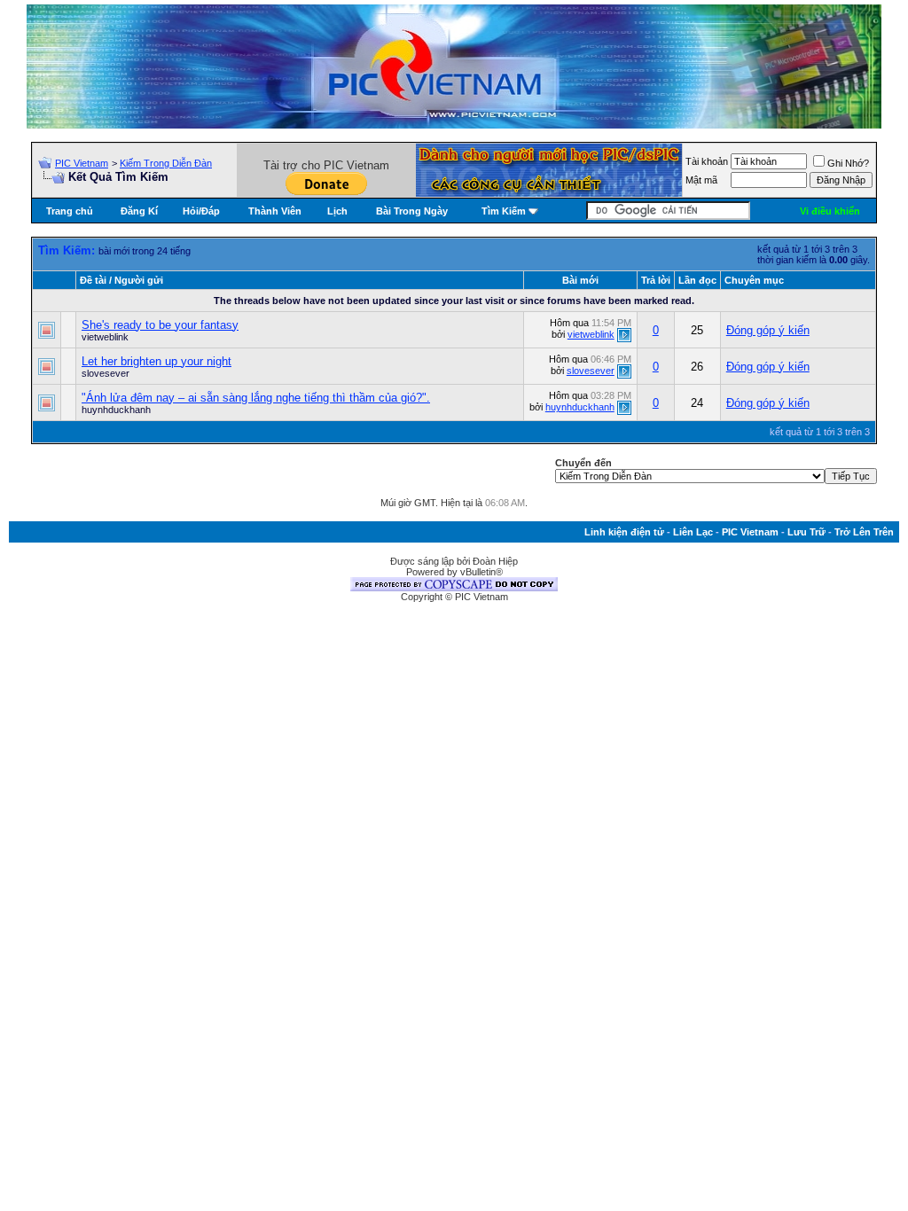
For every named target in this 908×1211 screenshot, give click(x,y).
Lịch (337, 211)
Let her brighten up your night (156, 361)
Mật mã (701, 180)
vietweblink (105, 337)
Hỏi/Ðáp (201, 211)
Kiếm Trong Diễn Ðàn (166, 163)
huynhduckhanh (116, 409)
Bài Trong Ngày (412, 211)
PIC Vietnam (81, 163)
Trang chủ (69, 211)
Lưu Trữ (806, 532)
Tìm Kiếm (503, 211)
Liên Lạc (693, 532)
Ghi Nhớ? (848, 163)
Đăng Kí (139, 211)
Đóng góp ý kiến (768, 330)
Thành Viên (274, 211)
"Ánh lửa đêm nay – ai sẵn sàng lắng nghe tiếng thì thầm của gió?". (256, 397)
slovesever (105, 373)
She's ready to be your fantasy (160, 325)
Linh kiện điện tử (624, 532)
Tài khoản (706, 161)
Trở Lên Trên (864, 532)
